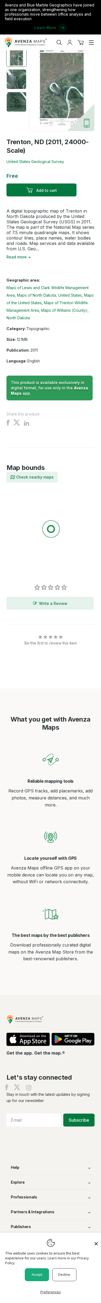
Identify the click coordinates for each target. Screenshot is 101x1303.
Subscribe (79, 1120)
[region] (50, 530)
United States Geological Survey (35, 161)
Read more (16, 257)
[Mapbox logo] (20, 568)
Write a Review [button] (53, 603)
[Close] (96, 1241)
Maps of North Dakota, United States (49, 295)
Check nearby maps (35, 477)
